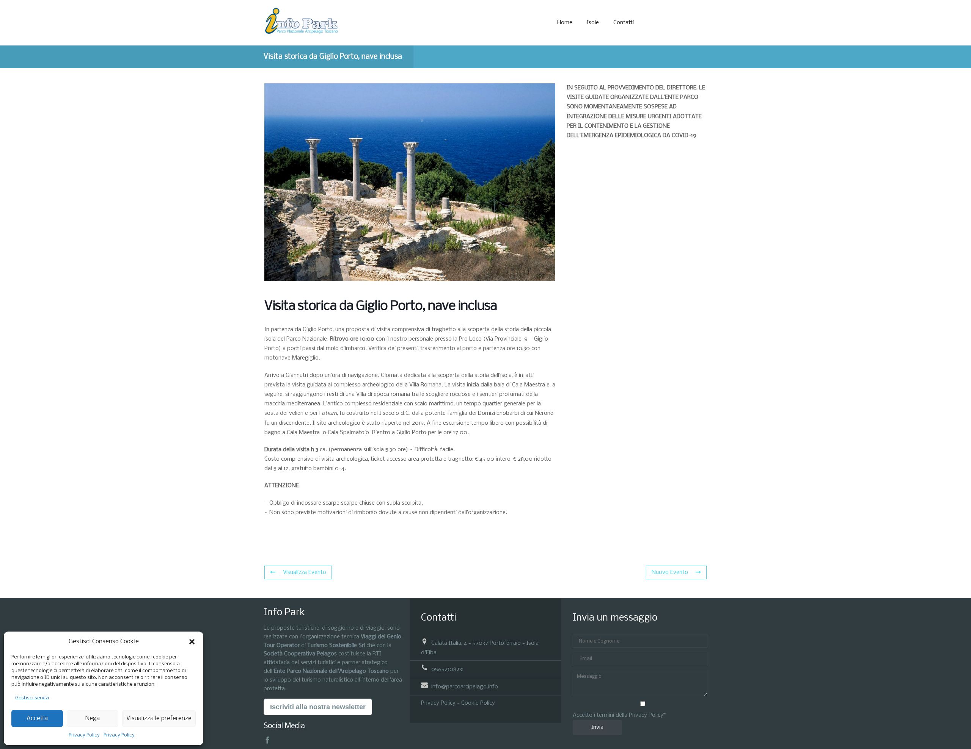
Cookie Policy (478, 703)
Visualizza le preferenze (159, 718)
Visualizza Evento (304, 572)
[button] (192, 642)
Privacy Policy (84, 735)
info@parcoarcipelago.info (464, 687)
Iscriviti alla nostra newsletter (318, 707)
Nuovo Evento (670, 572)
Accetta (37, 718)
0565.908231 (447, 669)
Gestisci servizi (32, 698)
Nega (92, 718)
